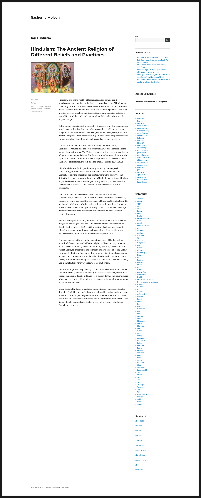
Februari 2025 (142, 150)
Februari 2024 (142, 180)
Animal (140, 199)
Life (138, 314)
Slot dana (138, 436)
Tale (138, 380)
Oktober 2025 (142, 136)
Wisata (139, 402)
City (138, 238)
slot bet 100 (139, 421)
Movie (139, 324)
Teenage (140, 385)
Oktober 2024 (142, 160)
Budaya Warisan (143, 226)
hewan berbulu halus (145, 280)
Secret (139, 360)
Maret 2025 (141, 148)
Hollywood (141, 287)
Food (139, 267)
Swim (139, 377)
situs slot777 (140, 455)
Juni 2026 (140, 121)
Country (140, 240)
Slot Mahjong (140, 445)
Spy (138, 372)
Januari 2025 (142, 153)
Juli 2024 (140, 167)
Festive (139, 262)
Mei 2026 (140, 123)
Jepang (139, 302)
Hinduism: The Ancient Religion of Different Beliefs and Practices (72, 52)
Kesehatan (141, 309)
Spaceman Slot (142, 370)
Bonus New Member (142, 450)
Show (139, 365)
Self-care (140, 363)
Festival (140, 260)
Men (139, 319)
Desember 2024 (143, 155)
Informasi (141, 294)
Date (139, 245)
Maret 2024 (141, 177)
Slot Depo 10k (140, 431)
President (140, 346)
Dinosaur (140, 250)
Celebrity (140, 231)
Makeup (140, 316)
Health (139, 277)
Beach (139, 211)
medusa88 (139, 470)
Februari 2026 (142, 126)
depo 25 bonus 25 (141, 460)
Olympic (140, 336)
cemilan (140, 233)
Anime (139, 201)
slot (136, 465)
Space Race (141, 368)
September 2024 (143, 163)
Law (138, 311)
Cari (136, 37)
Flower (139, 265)
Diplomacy (141, 253)
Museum (140, 326)
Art (138, 206)
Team (139, 382)
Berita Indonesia (143, 218)
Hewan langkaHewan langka (147, 282)
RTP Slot (138, 426)
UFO (138, 392)
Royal (139, 355)
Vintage (140, 397)
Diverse (39, 109)
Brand (139, 223)
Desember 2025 (143, 131)
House (139, 292)
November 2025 (143, 133)
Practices (34, 111)
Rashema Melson (45, 17)
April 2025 (141, 145)
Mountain (141, 321)
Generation (141, 275)
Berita (139, 216)
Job (138, 304)
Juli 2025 (140, 138)
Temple (140, 387)
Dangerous (141, 243)
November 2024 (143, 158)
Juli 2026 (140, 119)
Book (139, 221)
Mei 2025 (140, 143)
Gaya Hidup (141, 272)
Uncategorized (142, 394)
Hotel (139, 289)
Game (139, 270)
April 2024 (141, 175)
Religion (34, 103)
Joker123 (138, 441)
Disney (139, 255)
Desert (139, 248)
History (140, 284)
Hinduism (47, 109)
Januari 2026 (142, 128)
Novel (139, 333)
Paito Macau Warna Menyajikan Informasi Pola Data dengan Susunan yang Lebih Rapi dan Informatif (153, 60)
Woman (140, 404)
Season (140, 358)
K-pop (139, 306)
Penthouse (141, 341)
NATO (139, 331)
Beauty (139, 214)
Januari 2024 (142, 182)
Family (139, 258)
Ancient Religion (37, 106)
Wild (139, 399)
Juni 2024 (140, 170)
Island (139, 299)
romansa (140, 353)
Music (139, 328)
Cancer (139, 228)
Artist (139, 209)
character (140, 236)
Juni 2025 (140, 141)
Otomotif (140, 338)
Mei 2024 (140, 172)
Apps (139, 204)
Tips (139, 390)
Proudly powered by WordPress (57, 488)
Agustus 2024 (142, 165)
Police (139, 343)
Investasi (140, 297)
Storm (139, 375)
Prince (139, 348)
